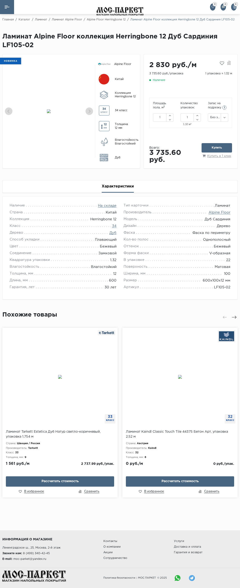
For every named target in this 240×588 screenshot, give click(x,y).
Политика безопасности (119, 578)
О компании (112, 547)
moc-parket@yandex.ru (29, 559)
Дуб (112, 232)
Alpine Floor (219, 212)
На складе (107, 205)
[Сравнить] (229, 63)
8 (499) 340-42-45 (36, 553)
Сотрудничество (115, 558)
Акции (108, 552)
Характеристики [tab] (118, 186)
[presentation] (8, 111)
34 (114, 226)
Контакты (110, 541)
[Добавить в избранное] (222, 63)
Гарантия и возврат (188, 552)
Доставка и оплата (187, 547)
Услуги (179, 541)
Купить (217, 147)
